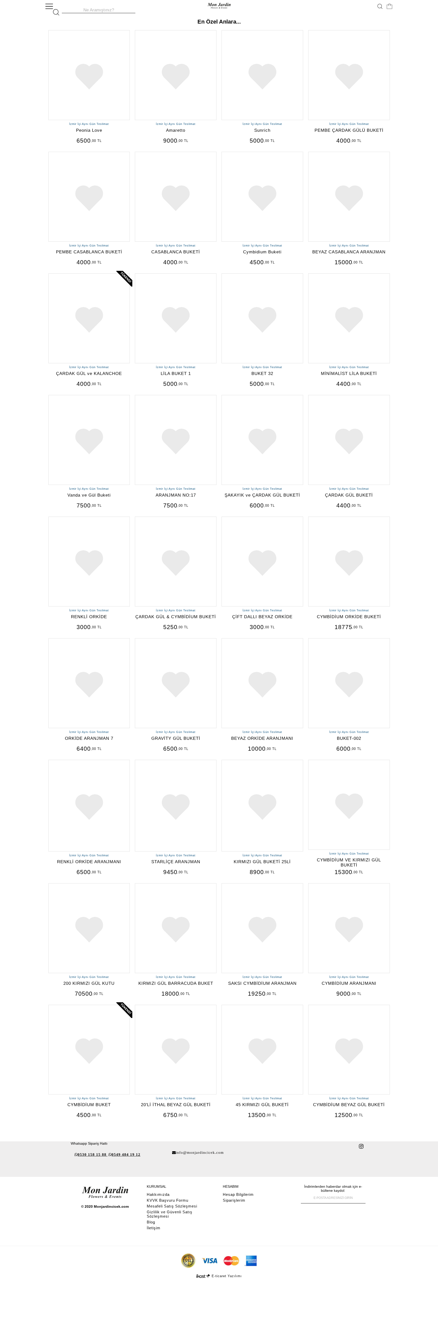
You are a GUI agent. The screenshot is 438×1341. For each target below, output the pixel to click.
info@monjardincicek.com (200, 1152)
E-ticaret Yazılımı (227, 1276)
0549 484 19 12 (126, 1154)
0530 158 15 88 (92, 1154)
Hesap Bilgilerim (238, 1194)
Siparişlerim (234, 1200)
